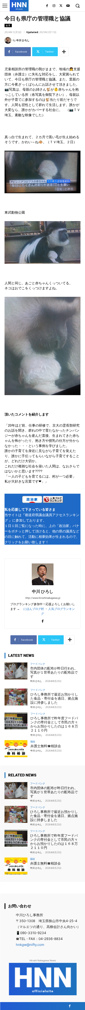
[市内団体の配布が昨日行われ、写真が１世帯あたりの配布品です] (16, 670)
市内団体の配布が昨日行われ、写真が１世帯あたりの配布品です (54, 672)
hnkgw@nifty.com (30, 944)
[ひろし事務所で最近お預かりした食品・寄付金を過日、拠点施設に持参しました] (16, 697)
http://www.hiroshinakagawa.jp (42, 598)
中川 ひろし (22, 40)
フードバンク (37, 663)
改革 (8, 25)
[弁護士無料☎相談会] (16, 748)
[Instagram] (54, 6)
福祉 (32, 741)
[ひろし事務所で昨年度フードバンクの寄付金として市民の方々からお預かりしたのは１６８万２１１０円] (16, 720)
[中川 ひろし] (9, 40)
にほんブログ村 (33, 609)
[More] (64, 51)
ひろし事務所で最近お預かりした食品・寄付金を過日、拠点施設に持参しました (54, 698)
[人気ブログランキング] (53, 500)
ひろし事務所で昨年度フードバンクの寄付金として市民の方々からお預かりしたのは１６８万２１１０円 (54, 724)
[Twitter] (60, 6)
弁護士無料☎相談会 (45, 746)
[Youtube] (67, 6)
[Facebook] (47, 6)
